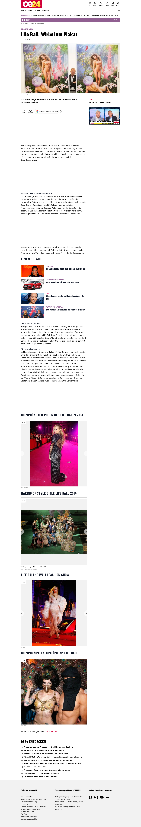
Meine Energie (61, 15)
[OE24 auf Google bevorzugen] (60, 111)
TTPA (56, 811)
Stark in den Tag (116, 15)
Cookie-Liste (25, 804)
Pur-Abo (24, 814)
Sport (30, 10)
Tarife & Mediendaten (62, 799)
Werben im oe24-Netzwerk (30, 809)
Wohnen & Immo (50, 15)
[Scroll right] (119, 16)
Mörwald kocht (105, 15)
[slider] (99, 121)
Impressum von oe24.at (29, 816)
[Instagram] (96, 797)
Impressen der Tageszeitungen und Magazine (67, 808)
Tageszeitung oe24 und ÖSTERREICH (68, 790)
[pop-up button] (113, 121)
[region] (54, 455)
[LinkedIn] (107, 797)
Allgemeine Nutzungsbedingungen (33, 799)
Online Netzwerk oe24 (29, 790)
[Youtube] (102, 797)
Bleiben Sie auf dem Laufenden (100, 790)
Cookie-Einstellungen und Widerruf (33, 806)
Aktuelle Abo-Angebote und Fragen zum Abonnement (69, 803)
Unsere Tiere (95, 15)
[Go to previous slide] (21, 453)
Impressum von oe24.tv (29, 819)
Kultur (26, 20)
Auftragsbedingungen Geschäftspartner (69, 797)
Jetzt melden (51, 731)
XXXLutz (69, 15)
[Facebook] (90, 797)
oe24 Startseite (26, 797)
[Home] (22, 24)
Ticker (23, 10)
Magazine (46, 10)
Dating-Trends (77, 15)
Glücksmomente (38, 15)
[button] (92, 121)
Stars (37, 10)
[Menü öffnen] (119, 10)
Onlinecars (87, 15)
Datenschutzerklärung (29, 802)
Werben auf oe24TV (28, 811)
